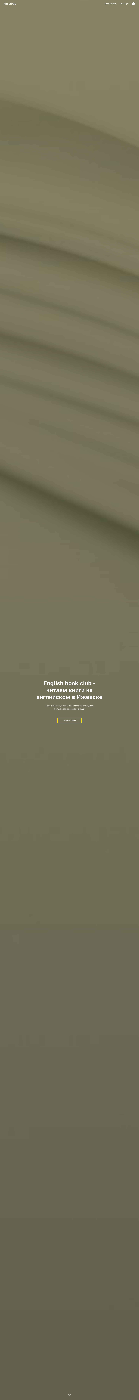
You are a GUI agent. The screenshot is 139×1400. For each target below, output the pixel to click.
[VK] (133, 3)
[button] (69, 720)
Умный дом (124, 4)
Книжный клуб (111, 4)
